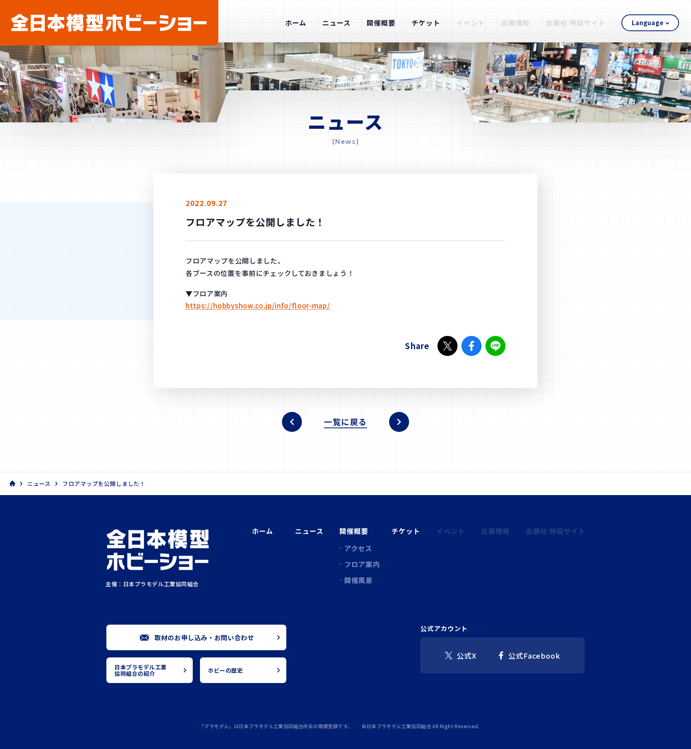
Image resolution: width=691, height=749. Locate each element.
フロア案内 (361, 564)
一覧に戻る (345, 421)
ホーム (295, 23)
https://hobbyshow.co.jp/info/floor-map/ (258, 305)
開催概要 (381, 23)
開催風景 (358, 580)
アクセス (358, 548)
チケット (425, 23)
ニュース (336, 23)
